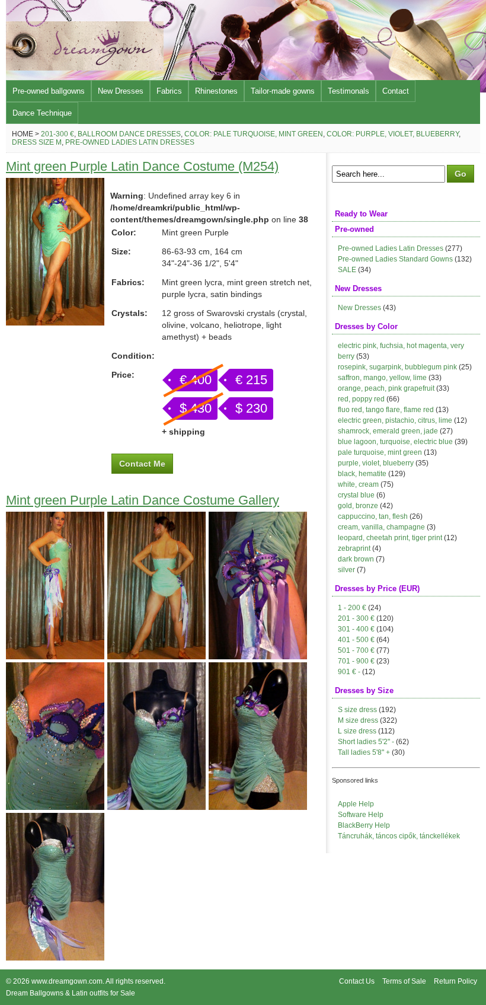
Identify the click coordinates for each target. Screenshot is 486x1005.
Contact (395, 91)
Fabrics (169, 91)
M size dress (358, 720)
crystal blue (356, 495)
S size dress (357, 710)
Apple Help (356, 804)
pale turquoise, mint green (380, 452)
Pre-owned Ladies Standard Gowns (395, 259)
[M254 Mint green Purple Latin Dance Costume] (55, 322)
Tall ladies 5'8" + (364, 752)
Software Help (360, 815)
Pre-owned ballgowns (48, 91)
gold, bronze (358, 506)
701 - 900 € (356, 661)
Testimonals (348, 91)
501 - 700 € (356, 650)
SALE (347, 270)
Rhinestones (216, 91)
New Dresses (120, 91)
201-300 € (57, 134)
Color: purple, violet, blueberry (393, 134)
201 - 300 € (356, 618)
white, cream (358, 484)
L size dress (357, 731)
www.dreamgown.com (67, 981)
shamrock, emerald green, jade (388, 431)
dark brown (356, 559)
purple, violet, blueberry (376, 463)
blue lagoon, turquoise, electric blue (395, 442)
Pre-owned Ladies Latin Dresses (129, 142)
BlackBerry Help (364, 825)
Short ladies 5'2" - (366, 742)
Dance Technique (42, 113)
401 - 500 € (356, 640)
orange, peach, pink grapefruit (386, 388)
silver (346, 570)
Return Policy (455, 981)
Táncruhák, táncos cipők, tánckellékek (399, 836)
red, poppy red (361, 399)
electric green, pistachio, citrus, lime (395, 420)
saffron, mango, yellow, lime (382, 378)
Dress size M (37, 142)
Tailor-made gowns (283, 91)
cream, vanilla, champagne (381, 527)
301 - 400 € (356, 629)
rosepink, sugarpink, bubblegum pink (397, 367)
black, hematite (362, 474)
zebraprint (354, 548)
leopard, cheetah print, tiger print (390, 538)
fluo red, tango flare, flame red (386, 410)
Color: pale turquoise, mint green (253, 134)
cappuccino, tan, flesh (373, 516)
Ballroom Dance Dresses (129, 134)
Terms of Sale (404, 981)
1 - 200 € (352, 608)
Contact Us (357, 981)
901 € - (349, 672)
